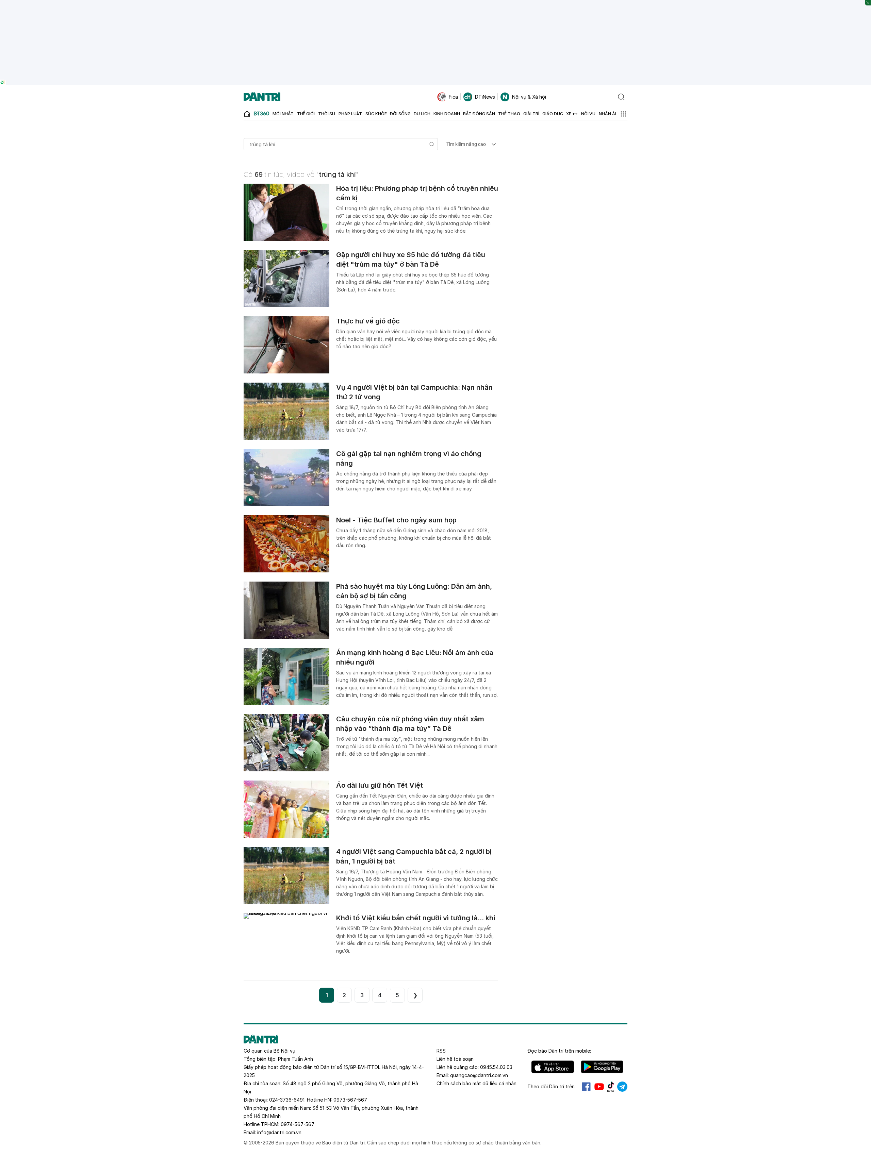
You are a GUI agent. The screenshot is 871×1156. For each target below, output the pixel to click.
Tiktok (610, 1087)
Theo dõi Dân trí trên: (551, 1086)
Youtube (599, 1087)
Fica (453, 97)
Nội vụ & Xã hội (529, 97)
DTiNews (485, 97)
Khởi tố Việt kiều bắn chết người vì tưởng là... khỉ (415, 918)
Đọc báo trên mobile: (559, 1051)
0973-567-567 (350, 1100)
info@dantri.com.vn (279, 1132)
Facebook (586, 1087)
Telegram (622, 1087)
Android (602, 1066)
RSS (441, 1051)
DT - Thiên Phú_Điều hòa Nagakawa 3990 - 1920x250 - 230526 (435, 3)
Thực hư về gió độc (368, 321)
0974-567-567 (297, 1124)
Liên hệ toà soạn (455, 1059)
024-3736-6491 (287, 1100)
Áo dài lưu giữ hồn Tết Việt (379, 785)
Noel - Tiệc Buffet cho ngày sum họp (396, 520)
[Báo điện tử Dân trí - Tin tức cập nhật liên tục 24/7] (262, 97)
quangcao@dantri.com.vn (479, 1075)
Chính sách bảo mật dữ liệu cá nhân (476, 1083)
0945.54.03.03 (496, 1067)
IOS (552, 1066)
